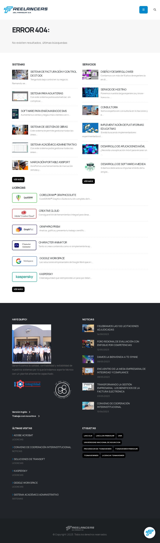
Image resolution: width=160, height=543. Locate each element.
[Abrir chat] (149, 532)
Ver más (18, 179)
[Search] (155, 9)
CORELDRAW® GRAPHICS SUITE (57, 195)
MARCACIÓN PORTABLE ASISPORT (50, 162)
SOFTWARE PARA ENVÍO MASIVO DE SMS (44, 111)
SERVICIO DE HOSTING (113, 89)
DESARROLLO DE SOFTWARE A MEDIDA (123, 164)
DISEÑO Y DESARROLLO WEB (117, 71)
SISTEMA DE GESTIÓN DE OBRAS (49, 127)
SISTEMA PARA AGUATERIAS (46, 93)
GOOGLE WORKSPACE (52, 258)
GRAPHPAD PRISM (49, 226)
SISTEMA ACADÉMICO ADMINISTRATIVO (53, 144)
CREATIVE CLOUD (49, 211)
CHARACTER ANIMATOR (53, 242)
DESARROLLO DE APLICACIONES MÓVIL (123, 146)
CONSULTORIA (109, 107)
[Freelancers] (25, 9)
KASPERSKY (46, 274)
